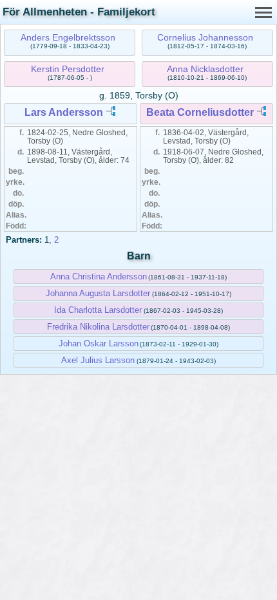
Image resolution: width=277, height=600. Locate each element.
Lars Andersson (63, 112)
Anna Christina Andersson (98, 276)
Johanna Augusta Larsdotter (98, 293)
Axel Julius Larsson (98, 360)
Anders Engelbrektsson (68, 37)
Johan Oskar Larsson (98, 343)
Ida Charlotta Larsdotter (98, 310)
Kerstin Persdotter (67, 69)
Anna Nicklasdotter (205, 69)
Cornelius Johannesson (205, 37)
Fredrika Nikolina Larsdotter (98, 327)
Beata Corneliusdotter (200, 112)
